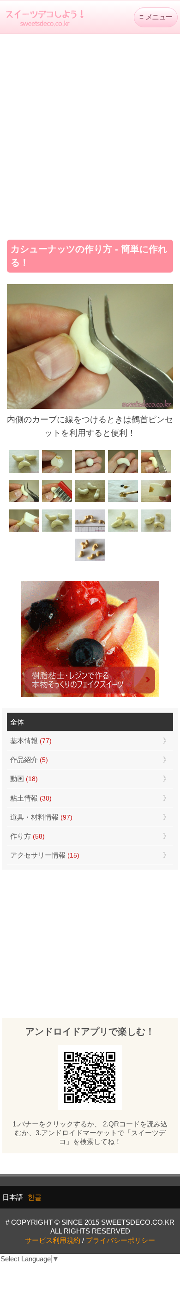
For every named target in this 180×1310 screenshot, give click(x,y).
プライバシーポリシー (120, 1240)
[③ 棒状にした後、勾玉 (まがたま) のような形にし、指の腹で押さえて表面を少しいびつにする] (123, 472)
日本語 (12, 1197)
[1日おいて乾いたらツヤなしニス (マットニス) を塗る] (57, 530)
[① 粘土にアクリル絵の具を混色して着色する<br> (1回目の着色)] (57, 472)
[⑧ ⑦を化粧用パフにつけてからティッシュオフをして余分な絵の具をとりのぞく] (155, 501)
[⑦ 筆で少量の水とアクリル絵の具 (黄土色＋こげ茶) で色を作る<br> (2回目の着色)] (123, 501)
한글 (35, 1197)
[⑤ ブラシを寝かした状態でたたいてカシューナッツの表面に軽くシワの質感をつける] (57, 501)
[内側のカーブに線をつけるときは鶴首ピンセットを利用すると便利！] (24, 501)
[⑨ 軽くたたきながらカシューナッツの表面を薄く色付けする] (24, 530)
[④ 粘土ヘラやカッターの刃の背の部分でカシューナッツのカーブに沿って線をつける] (155, 472)
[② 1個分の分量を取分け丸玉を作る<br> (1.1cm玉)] (89, 472)
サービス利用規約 (52, 1240)
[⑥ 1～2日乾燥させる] (89, 501)
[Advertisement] (90, 133)
